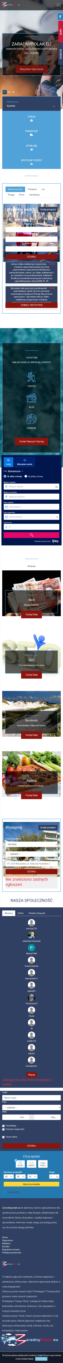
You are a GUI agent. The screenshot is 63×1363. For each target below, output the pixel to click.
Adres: (8, 858)
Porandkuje (11, 1126)
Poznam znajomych (15, 1129)
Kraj (7, 848)
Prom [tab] (21, 195)
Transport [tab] (32, 189)
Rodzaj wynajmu (13, 839)
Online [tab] (21, 913)
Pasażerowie (8, 522)
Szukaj (31, 256)
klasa (5, 471)
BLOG (31, 407)
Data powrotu (9, 512)
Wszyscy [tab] (9, 913)
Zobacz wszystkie (32, 305)
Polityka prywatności (11, 1252)
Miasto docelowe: (31, 234)
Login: (5, 1092)
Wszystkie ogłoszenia (31, 68)
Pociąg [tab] (11, 195)
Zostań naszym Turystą (31, 441)
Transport (31, 131)
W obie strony (14, 476)
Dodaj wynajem (48, 827)
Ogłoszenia (7, 1240)
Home (5, 1237)
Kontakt (5, 1246)
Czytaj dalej (31, 614)
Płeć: (4, 1102)
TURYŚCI (31, 386)
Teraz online (11, 1137)
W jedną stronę (35, 476)
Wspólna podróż (31, 160)
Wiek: (4, 1112)
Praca (31, 116)
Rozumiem (41, 1359)
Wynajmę (31, 145)
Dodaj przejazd (48, 209)
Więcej (31, 1074)
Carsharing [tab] (34, 195)
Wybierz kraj (12, 102)
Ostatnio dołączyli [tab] (37, 913)
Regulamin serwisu (11, 1249)
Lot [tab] (43, 189)
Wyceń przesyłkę (31, 1184)
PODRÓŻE (31, 428)
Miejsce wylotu (10, 482)
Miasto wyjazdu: (31, 224)
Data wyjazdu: (31, 243)
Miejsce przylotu (10, 492)
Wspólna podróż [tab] (15, 189)
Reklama (6, 1243)
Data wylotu (8, 502)
